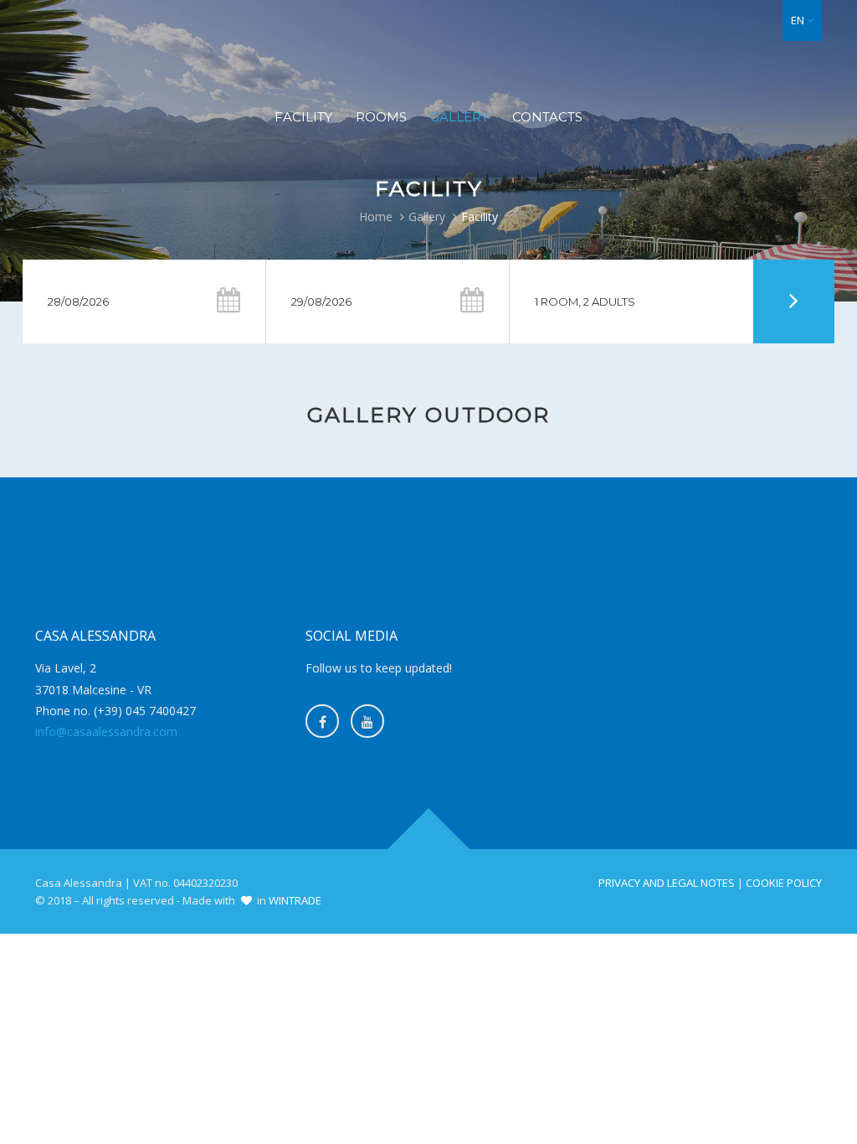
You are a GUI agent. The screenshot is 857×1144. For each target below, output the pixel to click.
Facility (303, 117)
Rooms (381, 117)
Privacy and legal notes (666, 882)
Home (376, 216)
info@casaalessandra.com (106, 731)
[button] (802, 20)
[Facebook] (322, 721)
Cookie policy (784, 882)
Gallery (459, 117)
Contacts (547, 117)
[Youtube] (367, 721)
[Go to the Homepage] (428, 47)
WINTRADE (295, 900)
